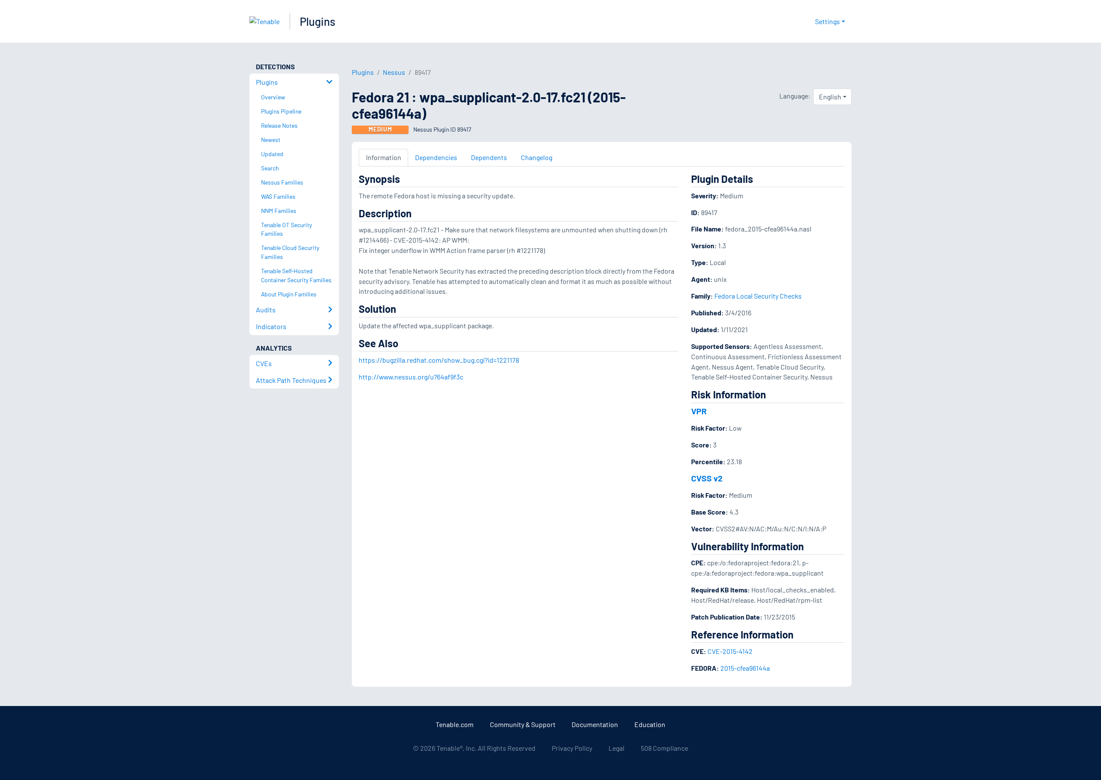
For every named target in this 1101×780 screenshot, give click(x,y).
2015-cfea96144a (745, 668)
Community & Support (523, 724)
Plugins (317, 21)
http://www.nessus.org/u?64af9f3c (411, 377)
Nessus (394, 72)
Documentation (595, 724)
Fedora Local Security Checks (758, 296)
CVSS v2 (707, 478)
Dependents (489, 157)
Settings (827, 21)
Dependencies (436, 157)
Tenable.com (455, 724)
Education (649, 724)
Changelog (536, 157)
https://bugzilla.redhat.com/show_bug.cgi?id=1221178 (439, 360)
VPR (699, 411)
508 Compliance (664, 748)
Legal (616, 748)
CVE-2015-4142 (730, 651)
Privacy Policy (572, 748)
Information (383, 157)
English (830, 96)
